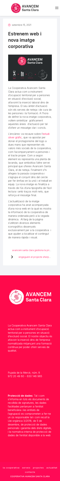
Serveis (26, 467)
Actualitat (51, 467)
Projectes (38, 467)
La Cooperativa (11, 467)
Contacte (30, 472)
